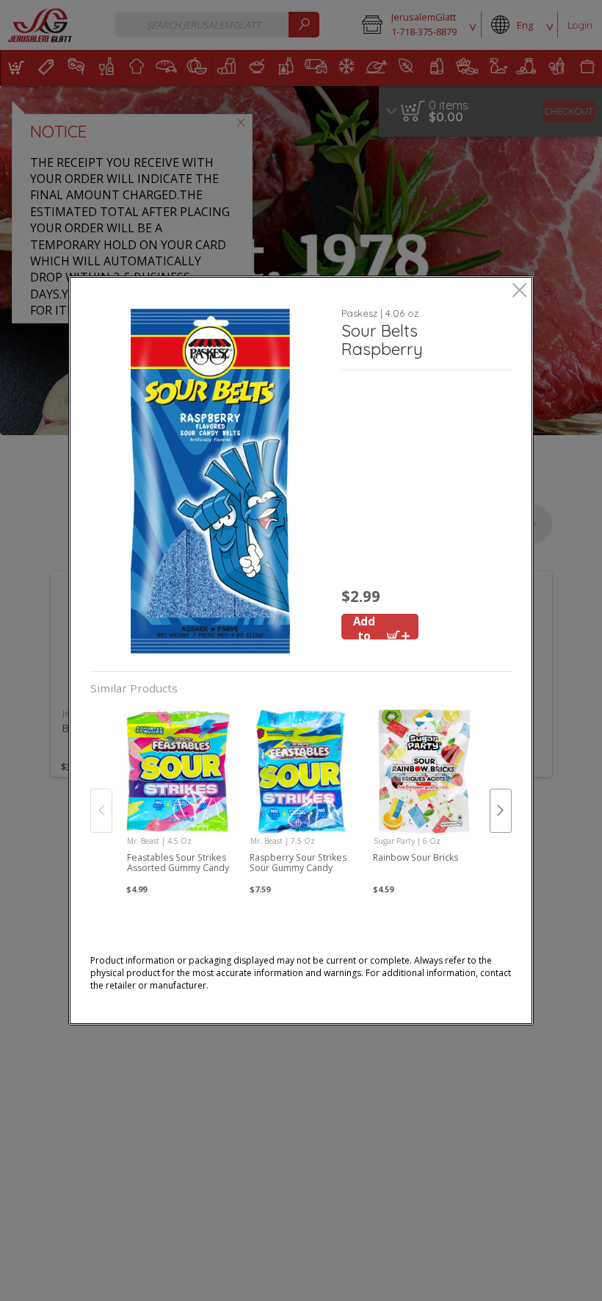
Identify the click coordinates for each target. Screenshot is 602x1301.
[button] (210, 481)
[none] (178, 795)
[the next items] (501, 811)
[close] (519, 291)
